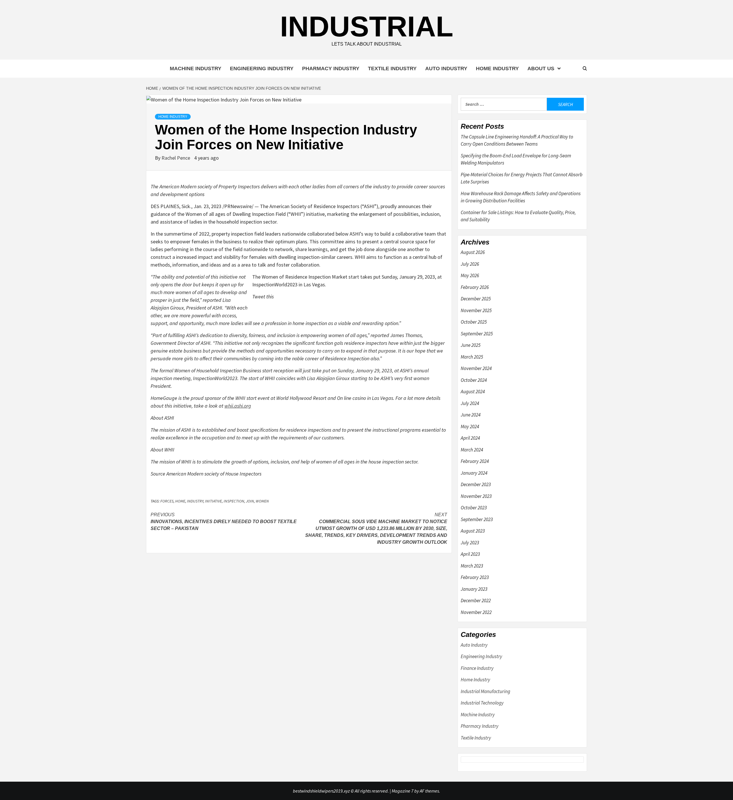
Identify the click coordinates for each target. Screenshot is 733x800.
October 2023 (474, 507)
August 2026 (473, 252)
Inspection (234, 501)
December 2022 (476, 600)
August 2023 (473, 531)
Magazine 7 (402, 791)
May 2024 (470, 426)
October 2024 (474, 380)
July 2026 (470, 264)
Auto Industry (446, 68)
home (180, 501)
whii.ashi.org (237, 405)
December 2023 (476, 484)
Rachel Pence (176, 157)
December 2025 (476, 299)
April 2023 (470, 554)
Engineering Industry (261, 68)
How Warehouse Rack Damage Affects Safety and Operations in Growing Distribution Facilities (521, 197)
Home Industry (497, 68)
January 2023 (474, 589)
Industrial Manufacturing (485, 691)
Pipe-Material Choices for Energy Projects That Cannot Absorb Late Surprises (521, 178)
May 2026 (470, 275)
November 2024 (476, 368)
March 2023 (472, 566)
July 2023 (470, 542)
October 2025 (474, 322)
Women (262, 501)
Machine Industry (195, 68)
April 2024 (470, 438)
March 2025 (472, 357)
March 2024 (472, 450)
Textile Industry (392, 68)
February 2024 (475, 461)
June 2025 (470, 345)
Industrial (366, 26)
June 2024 (470, 415)
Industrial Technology (482, 703)
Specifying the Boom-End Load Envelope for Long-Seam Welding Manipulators (516, 159)
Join (250, 501)
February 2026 (475, 287)
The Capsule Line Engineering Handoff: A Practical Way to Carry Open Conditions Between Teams (517, 140)
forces (167, 501)
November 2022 (476, 612)
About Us (540, 68)
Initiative (213, 501)
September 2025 (477, 333)
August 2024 (473, 391)
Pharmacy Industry (330, 68)
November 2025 (476, 310)
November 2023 (476, 496)
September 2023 (477, 519)
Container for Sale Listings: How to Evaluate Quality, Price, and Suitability (518, 216)
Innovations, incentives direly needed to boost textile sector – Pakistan (224, 521)
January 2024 (474, 473)
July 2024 (470, 403)
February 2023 (475, 577)
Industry (195, 501)
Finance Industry (477, 668)
